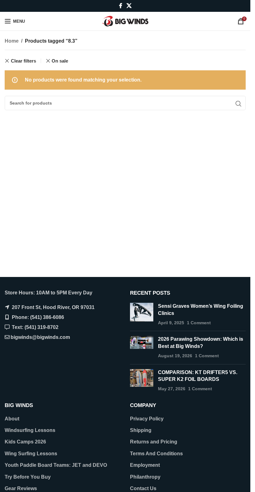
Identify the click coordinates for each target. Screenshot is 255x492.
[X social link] (128, 6)
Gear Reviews (21, 488)
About (12, 418)
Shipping (140, 430)
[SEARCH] (238, 103)
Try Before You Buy (28, 477)
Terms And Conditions (156, 453)
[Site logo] (125, 20)
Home (12, 41)
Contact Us (143, 488)
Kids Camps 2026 (25, 441)
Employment (145, 465)
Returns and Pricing (153, 441)
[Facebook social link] (120, 6)
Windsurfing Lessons (30, 430)
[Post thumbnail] (141, 314)
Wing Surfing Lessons (31, 453)
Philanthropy (145, 477)
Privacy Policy (147, 418)
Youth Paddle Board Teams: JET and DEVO (56, 465)
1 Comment (199, 322)
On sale (60, 60)
